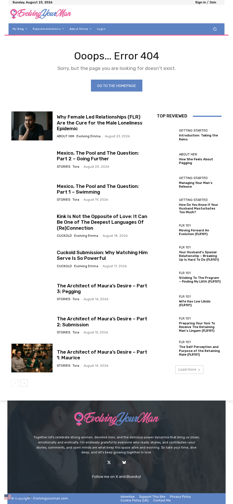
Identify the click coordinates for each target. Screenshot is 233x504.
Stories (63, 166)
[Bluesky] (124, 462)
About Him (65, 136)
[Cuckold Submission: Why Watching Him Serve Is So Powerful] (32, 258)
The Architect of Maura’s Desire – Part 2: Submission (102, 321)
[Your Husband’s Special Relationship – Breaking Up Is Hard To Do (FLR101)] (166, 253)
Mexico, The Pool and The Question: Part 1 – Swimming (98, 189)
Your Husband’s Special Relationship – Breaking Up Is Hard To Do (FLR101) (199, 256)
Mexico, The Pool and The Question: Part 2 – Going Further (98, 155)
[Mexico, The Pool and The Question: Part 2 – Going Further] (32, 159)
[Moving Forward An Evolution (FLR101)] (166, 230)
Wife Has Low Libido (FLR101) (195, 303)
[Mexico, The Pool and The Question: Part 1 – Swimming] (32, 192)
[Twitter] (109, 462)
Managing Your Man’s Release (196, 184)
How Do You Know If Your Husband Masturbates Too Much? (198, 208)
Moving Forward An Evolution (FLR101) (194, 232)
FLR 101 (185, 225)
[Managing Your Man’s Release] (166, 182)
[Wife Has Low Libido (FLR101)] (166, 301)
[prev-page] (14, 383)
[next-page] (24, 383)
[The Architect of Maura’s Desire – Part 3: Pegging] (32, 291)
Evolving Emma (88, 136)
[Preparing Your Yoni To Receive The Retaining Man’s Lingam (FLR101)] (166, 325)
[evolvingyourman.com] (41, 14)
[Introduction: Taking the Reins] (166, 135)
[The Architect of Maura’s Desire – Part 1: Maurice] (32, 358)
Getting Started (193, 130)
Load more (187, 369)
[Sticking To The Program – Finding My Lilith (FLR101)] (166, 277)
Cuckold (64, 235)
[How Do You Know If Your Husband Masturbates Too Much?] (166, 206)
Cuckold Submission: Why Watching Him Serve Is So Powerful (102, 255)
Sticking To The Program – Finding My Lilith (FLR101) (200, 279)
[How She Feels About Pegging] (166, 159)
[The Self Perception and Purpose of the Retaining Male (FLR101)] (166, 348)
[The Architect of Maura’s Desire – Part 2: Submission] (32, 324)
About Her (188, 154)
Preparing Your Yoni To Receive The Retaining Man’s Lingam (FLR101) (197, 327)
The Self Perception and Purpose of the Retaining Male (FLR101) (199, 350)
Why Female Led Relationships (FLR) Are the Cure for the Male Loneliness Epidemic (99, 122)
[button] (214, 28)
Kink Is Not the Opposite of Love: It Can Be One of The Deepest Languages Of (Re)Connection (102, 222)
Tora (75, 167)
